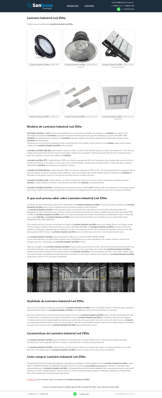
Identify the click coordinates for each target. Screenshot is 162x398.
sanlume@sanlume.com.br (96, 366)
